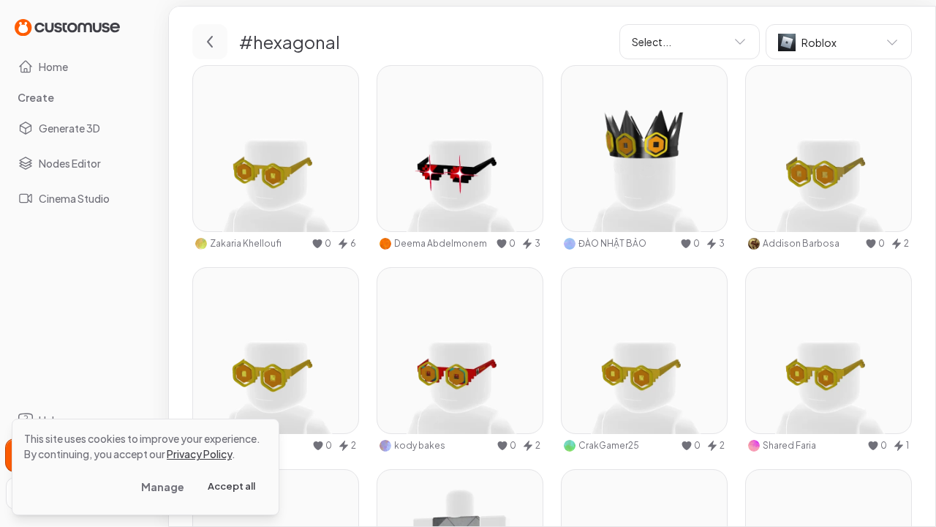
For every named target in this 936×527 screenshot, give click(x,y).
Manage (162, 486)
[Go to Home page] (67, 27)
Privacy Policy (199, 453)
